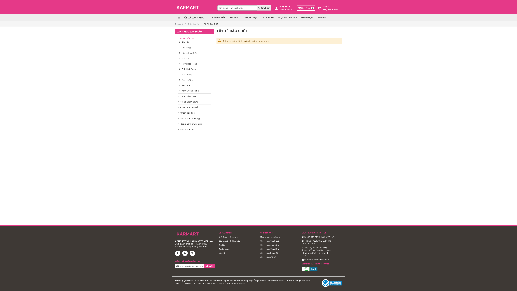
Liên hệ (222, 253)
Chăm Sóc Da (193, 24)
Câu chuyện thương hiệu (229, 241)
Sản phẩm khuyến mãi (191, 124)
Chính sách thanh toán (270, 241)
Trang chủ (179, 24)
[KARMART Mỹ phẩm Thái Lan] (187, 7)
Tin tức (222, 245)
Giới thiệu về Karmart (228, 237)
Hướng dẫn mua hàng (270, 237)
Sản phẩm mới (187, 129)
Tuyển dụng (224, 249)
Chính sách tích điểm (269, 249)
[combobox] (244, 8)
